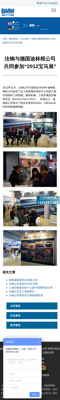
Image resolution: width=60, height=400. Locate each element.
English (53, 3)
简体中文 (42, 3)
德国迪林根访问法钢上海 (23, 280)
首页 (5, 38)
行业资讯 (15, 315)
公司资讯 (24, 38)
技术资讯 (15, 325)
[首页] (8, 12)
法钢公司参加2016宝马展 (23, 283)
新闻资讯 (13, 38)
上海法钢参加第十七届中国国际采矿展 (30, 287)
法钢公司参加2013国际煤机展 (26, 295)
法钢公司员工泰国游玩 (22, 291)
